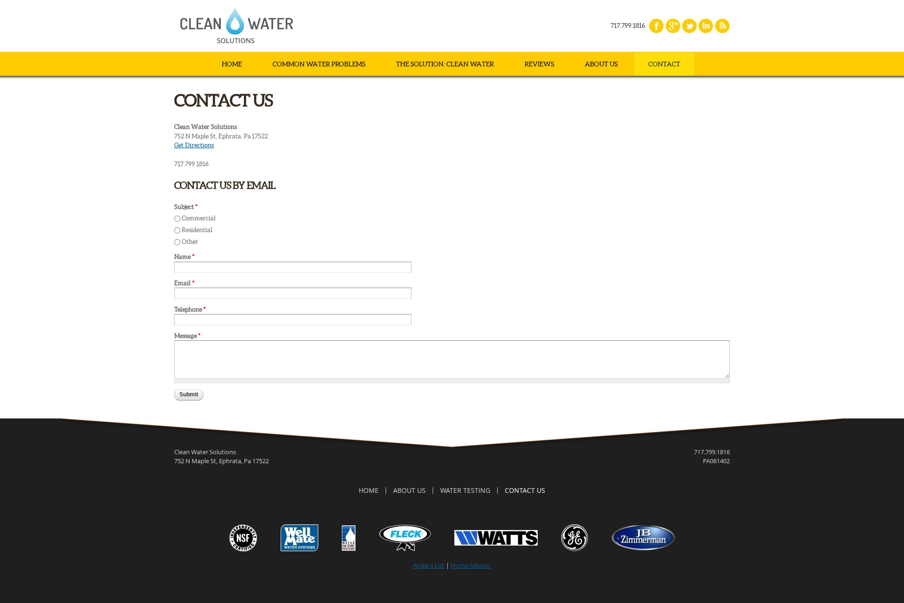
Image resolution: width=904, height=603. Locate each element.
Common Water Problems (319, 64)
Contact (664, 64)
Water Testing (465, 490)
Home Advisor (471, 565)
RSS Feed (722, 25)
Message (187, 335)
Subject (186, 206)
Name (184, 256)
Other (190, 241)
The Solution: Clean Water (445, 64)
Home (232, 64)
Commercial (199, 218)
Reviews (539, 64)
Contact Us (525, 490)
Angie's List (428, 565)
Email (184, 283)
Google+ (672, 25)
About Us (601, 64)
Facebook (656, 25)
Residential (197, 229)
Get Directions (194, 145)
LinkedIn (705, 25)
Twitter (689, 25)
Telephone (190, 309)
